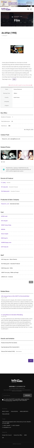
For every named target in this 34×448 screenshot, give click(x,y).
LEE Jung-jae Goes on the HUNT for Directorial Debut (15, 296)
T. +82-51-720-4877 (6, 425)
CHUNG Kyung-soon (6, 242)
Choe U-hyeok (4, 233)
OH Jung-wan (4, 187)
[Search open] (28, 9)
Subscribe (27, 395)
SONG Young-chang (6, 225)
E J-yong (3, 182)
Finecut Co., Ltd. (5, 203)
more (14, 79)
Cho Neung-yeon (5, 191)
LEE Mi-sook (4, 216)
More (31, 282)
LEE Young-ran (4, 246)
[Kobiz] (8, 9)
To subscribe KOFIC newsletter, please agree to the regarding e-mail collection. (16, 399)
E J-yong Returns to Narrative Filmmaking (12, 314)
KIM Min (3, 229)
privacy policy (9, 400)
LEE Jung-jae (4, 220)
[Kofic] (3, 9)
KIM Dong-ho (4, 238)
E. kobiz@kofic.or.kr (6, 427)
